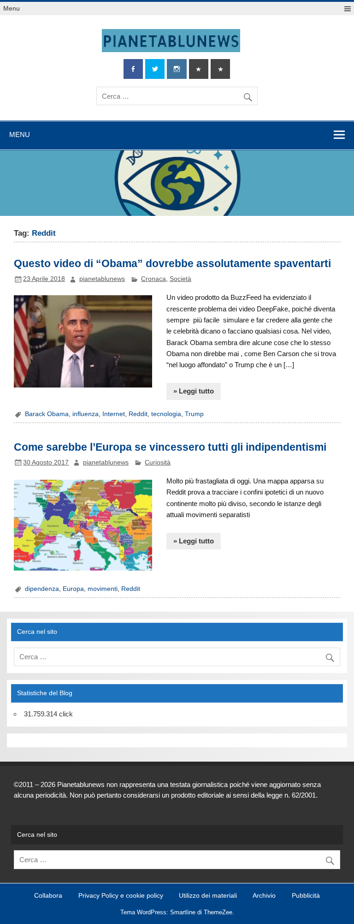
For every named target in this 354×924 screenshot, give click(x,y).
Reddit (138, 414)
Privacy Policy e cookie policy (120, 896)
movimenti (103, 588)
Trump (194, 414)
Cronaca (153, 278)
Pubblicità (306, 896)
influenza (85, 414)
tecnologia (166, 414)
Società (180, 278)
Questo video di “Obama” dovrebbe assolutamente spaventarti (172, 263)
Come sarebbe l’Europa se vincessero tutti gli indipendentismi (170, 447)
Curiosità (158, 462)
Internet (113, 414)
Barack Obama (47, 414)
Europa (73, 588)
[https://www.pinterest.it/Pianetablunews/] (198, 69)
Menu (11, 8)
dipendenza (42, 588)
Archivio (264, 896)
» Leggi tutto (193, 391)
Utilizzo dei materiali (208, 896)
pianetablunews (102, 278)
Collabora (48, 896)
